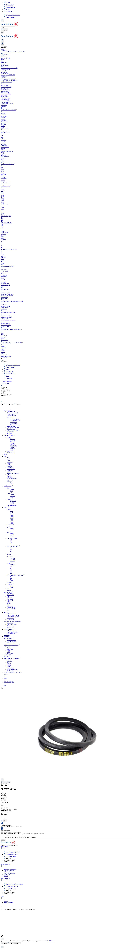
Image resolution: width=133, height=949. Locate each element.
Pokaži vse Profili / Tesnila (7, 164)
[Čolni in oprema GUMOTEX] (2, 341)
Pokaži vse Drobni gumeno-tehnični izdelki (11, 343)
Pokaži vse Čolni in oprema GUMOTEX (11, 329)
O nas (2, 896)
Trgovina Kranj (4, 846)
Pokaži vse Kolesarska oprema (8, 312)
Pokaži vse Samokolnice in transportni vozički (12, 301)
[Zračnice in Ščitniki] (1, 130)
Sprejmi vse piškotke (15, 943)
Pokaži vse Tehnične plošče (7, 266)
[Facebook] (2, 908)
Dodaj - (4, 820)
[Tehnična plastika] (1, 328)
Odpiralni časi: (4, 387)
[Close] (2, 779)
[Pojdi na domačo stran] (10, 25)
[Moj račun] (2, 43)
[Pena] (2, 299)
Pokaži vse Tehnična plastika (8, 320)
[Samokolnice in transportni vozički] (2, 310)
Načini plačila (17, 51)
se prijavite (4, 50)
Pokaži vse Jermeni (5, 186)
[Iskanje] (2, 40)
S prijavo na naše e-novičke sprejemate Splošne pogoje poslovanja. (20, 837)
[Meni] (2, 20)
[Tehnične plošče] (2, 287)
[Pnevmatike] (1, 108)
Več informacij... (51, 941)
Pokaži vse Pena (5, 289)
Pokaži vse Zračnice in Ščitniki (8, 110)
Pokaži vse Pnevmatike (6, 82)
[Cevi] (1, 162)
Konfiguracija (4, 943)
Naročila (23, 51)
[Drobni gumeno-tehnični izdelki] (2, 359)
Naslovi (12, 51)
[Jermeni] (2, 264)
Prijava (2, 49)
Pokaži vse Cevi (5, 132)
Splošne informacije (5, 864)
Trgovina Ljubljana (5, 878)
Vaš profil (7, 51)
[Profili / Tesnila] (1, 184)
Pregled (3, 51)
